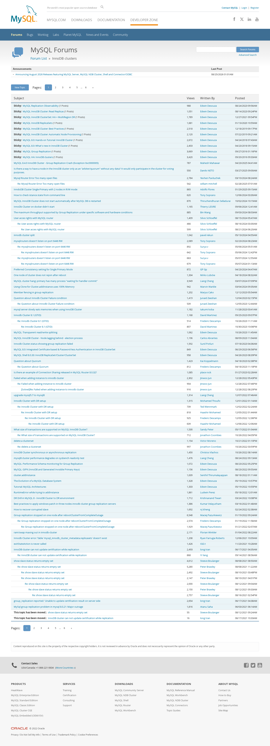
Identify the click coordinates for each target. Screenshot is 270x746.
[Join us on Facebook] (233, 20)
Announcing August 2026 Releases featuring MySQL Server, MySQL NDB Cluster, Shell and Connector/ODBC (73, 74)
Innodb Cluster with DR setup (30, 400)
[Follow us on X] (240, 20)
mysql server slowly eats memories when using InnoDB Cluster (48, 309)
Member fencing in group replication (33, 292)
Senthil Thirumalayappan (214, 475)
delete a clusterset (24, 440)
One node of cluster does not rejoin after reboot (40, 275)
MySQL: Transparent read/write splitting (35, 332)
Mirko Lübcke (207, 275)
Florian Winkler (208, 532)
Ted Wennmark (208, 406)
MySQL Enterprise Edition (25, 695)
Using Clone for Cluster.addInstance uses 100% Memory (44, 286)
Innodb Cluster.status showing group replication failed (43, 343)
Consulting (69, 700)
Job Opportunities (228, 705)
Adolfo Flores (207, 189)
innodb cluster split (24, 235)
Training (67, 690)
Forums (16, 35)
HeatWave (16, 690)
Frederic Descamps (210, 321)
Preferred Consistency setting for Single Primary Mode (43, 269)
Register (255, 7)
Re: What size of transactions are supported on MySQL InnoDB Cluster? (56, 435)
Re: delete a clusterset (29, 446)
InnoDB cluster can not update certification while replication (46, 549)
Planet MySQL (73, 35)
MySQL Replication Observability (40, 105)
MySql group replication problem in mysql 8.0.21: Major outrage (48, 606)
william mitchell (208, 183)
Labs (56, 35)
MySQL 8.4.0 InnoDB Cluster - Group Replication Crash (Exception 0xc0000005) (56, 163)
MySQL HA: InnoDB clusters (38, 157)
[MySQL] (24, 15)
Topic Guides (173, 710)
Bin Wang (205, 212)
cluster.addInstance (24, 475)
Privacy (14, 734)
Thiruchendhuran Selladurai (215, 201)
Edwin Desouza (208, 105)
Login (244, 7)
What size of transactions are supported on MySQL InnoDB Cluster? (50, 429)
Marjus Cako (207, 292)
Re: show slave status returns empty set (39, 566)
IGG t (203, 543)
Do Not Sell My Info (30, 734)
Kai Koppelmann (209, 361)
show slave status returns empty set (33, 560)
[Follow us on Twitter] (253, 667)
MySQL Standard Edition (24, 700)
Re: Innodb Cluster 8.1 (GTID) (33, 321)
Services (69, 684)
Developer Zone (144, 20)
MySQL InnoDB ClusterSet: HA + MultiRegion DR (49, 117)
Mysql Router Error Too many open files (35, 178)
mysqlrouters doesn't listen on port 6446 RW (38, 241)
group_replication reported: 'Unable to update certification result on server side (57, 600)
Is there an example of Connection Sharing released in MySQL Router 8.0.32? (55, 372)
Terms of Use (49, 734)
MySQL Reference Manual (181, 690)
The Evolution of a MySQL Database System (37, 480)
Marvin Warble (208, 286)
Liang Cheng (207, 281)
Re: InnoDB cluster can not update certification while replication (52, 555)
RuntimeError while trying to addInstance (36, 492)
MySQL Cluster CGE (21, 710)
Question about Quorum (27, 361)
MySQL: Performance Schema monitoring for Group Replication (48, 463)
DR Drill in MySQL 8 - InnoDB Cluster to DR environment (44, 498)
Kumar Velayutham (210, 503)
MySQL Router (123, 705)
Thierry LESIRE (208, 206)
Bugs (30, 35)
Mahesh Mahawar (210, 163)
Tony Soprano (207, 195)
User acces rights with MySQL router (33, 218)
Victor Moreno (208, 440)
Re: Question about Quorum (32, 366)
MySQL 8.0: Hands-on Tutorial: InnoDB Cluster (48, 140)
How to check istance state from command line (39, 195)
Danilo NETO (207, 170)
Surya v (204, 246)
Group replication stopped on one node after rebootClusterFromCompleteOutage (58, 515)
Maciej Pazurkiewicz (211, 515)
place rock (205, 372)
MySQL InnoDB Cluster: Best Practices (43, 128)
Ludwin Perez (207, 492)
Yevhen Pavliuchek (210, 178)
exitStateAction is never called (30, 543)
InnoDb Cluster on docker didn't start (34, 206)
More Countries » (65, 667)
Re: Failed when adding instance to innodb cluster (44, 383)
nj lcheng (205, 509)
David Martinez (208, 315)
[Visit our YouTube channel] (255, 20)
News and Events (97, 35)
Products (18, 684)
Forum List (38, 58)
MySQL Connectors (177, 705)
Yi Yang (204, 555)
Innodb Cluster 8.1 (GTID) (27, 315)
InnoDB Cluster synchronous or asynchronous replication (45, 452)
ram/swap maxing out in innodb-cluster (35, 532)
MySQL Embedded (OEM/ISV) (27, 715)
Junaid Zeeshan (208, 298)
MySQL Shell (121, 700)
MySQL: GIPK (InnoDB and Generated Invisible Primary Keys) (47, 469)
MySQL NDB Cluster (125, 695)
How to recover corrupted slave (31, 509)
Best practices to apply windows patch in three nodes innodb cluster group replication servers (65, 503)
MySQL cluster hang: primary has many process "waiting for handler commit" (56, 281)
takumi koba (207, 309)
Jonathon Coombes (210, 435)
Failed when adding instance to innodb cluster (39, 378)
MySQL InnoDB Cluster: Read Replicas (43, 111)
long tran (205, 549)
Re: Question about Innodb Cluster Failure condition (45, 303)
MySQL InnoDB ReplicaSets (37, 123)
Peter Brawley (207, 566)
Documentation (111, 20)
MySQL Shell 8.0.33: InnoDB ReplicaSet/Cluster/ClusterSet (45, 355)
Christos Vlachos (209, 452)
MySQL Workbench (125, 710)
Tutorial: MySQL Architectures (30, 486)
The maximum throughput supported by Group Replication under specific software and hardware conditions (73, 212)
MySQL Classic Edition (23, 705)
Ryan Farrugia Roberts (212, 538)
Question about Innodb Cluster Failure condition (40, 298)
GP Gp (203, 269)
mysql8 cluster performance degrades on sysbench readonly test (49, 458)
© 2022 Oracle (37, 728)
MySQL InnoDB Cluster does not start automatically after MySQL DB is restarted (57, 201)
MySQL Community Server (129, 690)
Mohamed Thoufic (210, 400)
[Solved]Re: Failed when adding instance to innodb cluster (52, 389)
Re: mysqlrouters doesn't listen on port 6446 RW (43, 246)
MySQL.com (56, 20)
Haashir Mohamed (210, 412)
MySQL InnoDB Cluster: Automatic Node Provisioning (52, 134)
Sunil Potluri (206, 343)
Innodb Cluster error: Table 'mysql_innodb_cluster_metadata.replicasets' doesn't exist (60, 538)
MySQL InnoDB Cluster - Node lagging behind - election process (48, 338)
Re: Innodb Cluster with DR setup (35, 406)
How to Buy (224, 695)
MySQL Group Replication (37, 151)
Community (120, 35)
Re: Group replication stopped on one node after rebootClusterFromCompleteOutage (64, 520)
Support (67, 705)
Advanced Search (248, 54)
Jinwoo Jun (206, 378)
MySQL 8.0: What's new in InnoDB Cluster (45, 145)
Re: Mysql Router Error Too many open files (41, 183)
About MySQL (228, 684)
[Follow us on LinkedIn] (248, 20)
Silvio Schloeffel (208, 218)
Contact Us (224, 690)
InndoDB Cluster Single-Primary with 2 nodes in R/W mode (45, 189)
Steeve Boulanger (209, 560)
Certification (69, 695)
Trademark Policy (67, 734)
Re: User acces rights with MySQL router (39, 223)
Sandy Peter (206, 429)
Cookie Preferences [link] (88, 734)
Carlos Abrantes (208, 338)
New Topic (20, 87)
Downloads (81, 20)
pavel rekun (206, 235)
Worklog (43, 35)
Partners (223, 700)
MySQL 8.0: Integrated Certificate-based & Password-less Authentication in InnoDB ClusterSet (64, 349)
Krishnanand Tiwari (210, 498)
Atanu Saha (206, 606)
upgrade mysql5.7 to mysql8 (29, 395)
